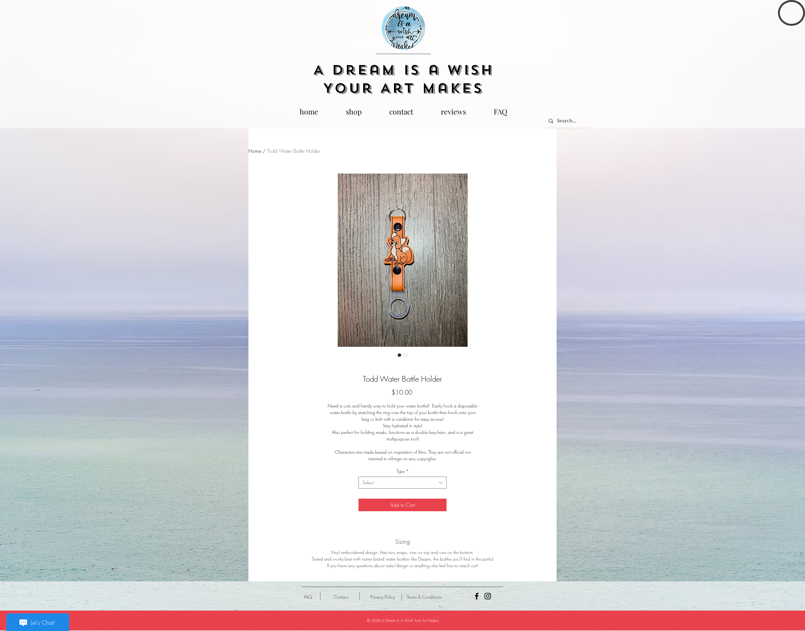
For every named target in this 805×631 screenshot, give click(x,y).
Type (403, 471)
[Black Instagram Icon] (487, 596)
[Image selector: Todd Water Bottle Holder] (399, 355)
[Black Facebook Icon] (476, 596)
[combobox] (402, 483)
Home (254, 150)
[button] (791, 13)
